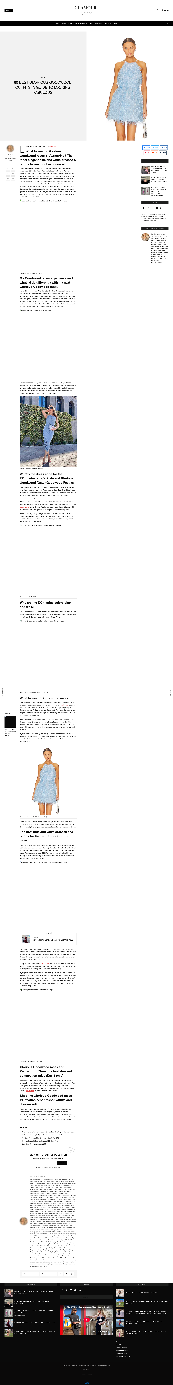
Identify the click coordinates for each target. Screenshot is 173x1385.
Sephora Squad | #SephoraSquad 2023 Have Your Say (41, 1141)
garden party (24, 507)
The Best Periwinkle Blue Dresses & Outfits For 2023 (41, 1138)
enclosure (64, 705)
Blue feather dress (24, 817)
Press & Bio (119, 1345)
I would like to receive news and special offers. (49, 1167)
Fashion (42, 77)
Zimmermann (44, 963)
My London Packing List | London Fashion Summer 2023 (42, 1135)
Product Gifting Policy (122, 1350)
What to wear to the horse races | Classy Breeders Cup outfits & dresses (48, 1132)
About (117, 1342)
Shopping (35, 937)
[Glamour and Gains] (86, 11)
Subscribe (8, 10)
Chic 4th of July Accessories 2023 (34, 1144)
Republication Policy (121, 1353)
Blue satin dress (24, 597)
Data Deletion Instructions (123, 1356)
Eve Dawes (10, 154)
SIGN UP (62, 1163)
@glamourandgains (150, 220)
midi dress (32, 1061)
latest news (30, 1090)
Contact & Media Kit (121, 1348)
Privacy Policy (86, 1374)
